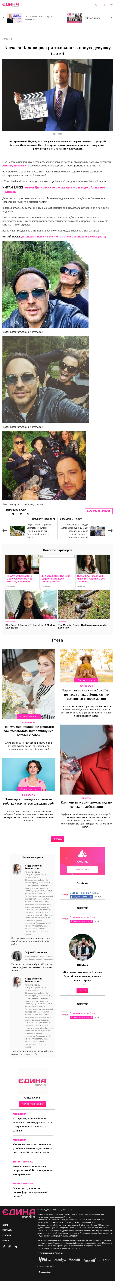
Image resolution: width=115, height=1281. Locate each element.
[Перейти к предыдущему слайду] (3, 17)
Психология (28, 722)
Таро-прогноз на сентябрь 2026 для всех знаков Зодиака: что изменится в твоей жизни (86, 694)
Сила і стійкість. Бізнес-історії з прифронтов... (38, 17)
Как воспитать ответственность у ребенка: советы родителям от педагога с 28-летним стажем (32, 1149)
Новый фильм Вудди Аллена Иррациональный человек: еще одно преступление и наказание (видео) (74, 531)
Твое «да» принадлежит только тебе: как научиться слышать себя (29, 801)
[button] (96, 5)
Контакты (7, 1230)
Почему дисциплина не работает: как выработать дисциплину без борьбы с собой (29, 731)
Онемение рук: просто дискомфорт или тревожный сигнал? (30, 1192)
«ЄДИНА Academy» (92, 18)
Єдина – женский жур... (84, 892)
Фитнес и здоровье (23, 1162)
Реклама (6, 1235)
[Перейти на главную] (10, 5)
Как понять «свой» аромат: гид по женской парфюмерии (86, 805)
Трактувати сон (82, 869)
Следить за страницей (82, 897)
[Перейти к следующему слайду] (111, 17)
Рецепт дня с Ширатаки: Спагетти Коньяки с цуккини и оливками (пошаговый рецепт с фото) (39, 531)
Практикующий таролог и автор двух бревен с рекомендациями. (39, 957)
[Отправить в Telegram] (20, 514)
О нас (5, 1225)
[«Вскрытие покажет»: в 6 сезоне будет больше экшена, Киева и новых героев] (82, 947)
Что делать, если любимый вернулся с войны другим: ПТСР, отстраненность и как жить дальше (32, 1125)
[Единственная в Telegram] (15, 1246)
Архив (5, 1240)
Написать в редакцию (98, 511)
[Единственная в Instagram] (9, 1246)
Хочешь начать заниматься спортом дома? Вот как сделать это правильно (32, 1170)
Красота (86, 798)
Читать (82, 990)
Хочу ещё (57, 839)
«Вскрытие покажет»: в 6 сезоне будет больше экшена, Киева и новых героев (82, 976)
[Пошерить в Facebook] (6, 514)
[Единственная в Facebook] (3, 1246)
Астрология (86, 686)
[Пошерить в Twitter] (13, 514)
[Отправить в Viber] (26, 514)
